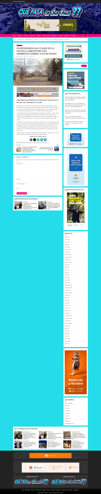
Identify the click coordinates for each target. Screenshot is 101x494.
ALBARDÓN (22, 142)
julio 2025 (67, 267)
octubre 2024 (68, 290)
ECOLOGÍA (60, 35)
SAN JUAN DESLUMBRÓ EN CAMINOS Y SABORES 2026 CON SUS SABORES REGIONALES (29, 444)
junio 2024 (67, 300)
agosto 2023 (67, 326)
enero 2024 (67, 313)
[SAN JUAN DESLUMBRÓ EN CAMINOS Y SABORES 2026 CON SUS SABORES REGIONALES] (18, 444)
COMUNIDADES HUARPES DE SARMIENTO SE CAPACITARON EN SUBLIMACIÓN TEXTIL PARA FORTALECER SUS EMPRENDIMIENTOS (30, 207)
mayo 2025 (67, 272)
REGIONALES (53, 35)
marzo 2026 (67, 247)
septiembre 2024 (68, 292)
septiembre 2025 (68, 262)
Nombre (19, 179)
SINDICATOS (32, 35)
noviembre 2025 (68, 257)
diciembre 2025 (68, 254)
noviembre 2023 (68, 318)
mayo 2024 (67, 303)
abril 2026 (67, 244)
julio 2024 (67, 298)
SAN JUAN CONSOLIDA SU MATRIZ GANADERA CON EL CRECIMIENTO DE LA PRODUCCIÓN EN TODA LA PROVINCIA (75, 98)
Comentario (20, 163)
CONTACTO (72, 35)
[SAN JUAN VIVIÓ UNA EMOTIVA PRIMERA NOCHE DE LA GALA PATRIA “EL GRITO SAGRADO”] (43, 444)
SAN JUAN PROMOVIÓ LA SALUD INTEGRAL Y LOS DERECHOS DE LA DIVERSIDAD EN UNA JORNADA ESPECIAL (78, 445)
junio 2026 (67, 239)
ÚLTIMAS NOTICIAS (69, 423)
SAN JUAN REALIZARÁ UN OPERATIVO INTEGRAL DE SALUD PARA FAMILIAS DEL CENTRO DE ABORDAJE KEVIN (54, 206)
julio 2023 (67, 328)
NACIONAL (66, 35)
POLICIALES (19, 35)
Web (18, 188)
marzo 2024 (67, 308)
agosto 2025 (67, 264)
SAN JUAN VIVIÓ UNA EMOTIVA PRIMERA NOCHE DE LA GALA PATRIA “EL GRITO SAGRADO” (74, 123)
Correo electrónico (21, 183)
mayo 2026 (67, 242)
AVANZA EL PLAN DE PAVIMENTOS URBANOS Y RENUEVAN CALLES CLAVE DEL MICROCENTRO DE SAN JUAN (75, 111)
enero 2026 (67, 252)
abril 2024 (67, 305)
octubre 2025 (68, 259)
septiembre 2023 (68, 323)
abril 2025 (67, 275)
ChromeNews (54, 492)
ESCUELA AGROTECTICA (29, 142)
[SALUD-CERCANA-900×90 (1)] (38, 96)
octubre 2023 (68, 320)
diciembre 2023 (68, 315)
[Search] (87, 35)
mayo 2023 (67, 333)
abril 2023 (67, 336)
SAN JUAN (37, 142)
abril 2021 (67, 343)
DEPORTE (39, 35)
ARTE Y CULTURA (45, 35)
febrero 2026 (67, 249)
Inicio (14, 35)
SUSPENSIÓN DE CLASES (44, 142)
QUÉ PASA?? (20, 56)
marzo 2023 (67, 338)
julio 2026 (67, 236)
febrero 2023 (67, 341)
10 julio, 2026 (26, 448)
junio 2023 (67, 331)
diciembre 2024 (68, 285)
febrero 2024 (67, 310)
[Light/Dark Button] (85, 35)
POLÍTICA (26, 35)
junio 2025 (67, 270)
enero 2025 (67, 282)
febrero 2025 (67, 280)
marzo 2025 (67, 277)
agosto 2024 (67, 295)
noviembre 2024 (68, 287)
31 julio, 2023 (25, 56)
